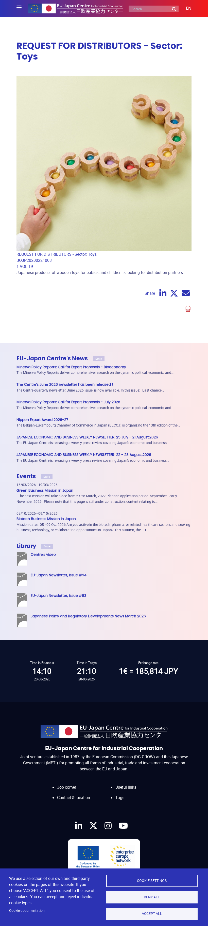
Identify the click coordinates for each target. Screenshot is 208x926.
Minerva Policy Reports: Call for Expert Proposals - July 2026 (68, 402)
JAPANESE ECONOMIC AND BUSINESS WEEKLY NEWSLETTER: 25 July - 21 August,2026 (87, 437)
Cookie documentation (27, 910)
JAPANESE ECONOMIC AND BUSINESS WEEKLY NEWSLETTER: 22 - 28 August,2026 (83, 455)
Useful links (125, 787)
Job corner (66, 787)
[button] (185, 9)
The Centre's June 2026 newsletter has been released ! (64, 384)
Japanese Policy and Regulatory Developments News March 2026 (88, 616)
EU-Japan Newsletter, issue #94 (58, 575)
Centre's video (43, 555)
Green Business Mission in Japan (44, 490)
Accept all (152, 913)
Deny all (152, 897)
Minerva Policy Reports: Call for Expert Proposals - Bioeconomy (71, 367)
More (98, 359)
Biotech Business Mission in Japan (46, 519)
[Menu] (22, 8)
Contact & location (73, 797)
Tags (119, 797)
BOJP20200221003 (34, 260)
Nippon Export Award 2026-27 (42, 420)
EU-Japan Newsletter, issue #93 (58, 596)
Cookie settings (152, 880)
